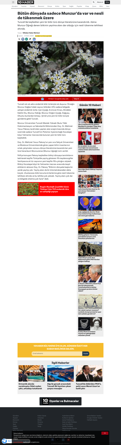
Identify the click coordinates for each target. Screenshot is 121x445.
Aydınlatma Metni (68, 416)
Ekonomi (41, 6)
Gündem (15, 6)
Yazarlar (23, 6)
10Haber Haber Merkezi (31, 33)
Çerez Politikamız (68, 420)
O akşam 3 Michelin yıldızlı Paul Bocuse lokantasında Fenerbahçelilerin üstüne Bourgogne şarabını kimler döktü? (89, 287)
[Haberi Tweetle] (19, 39)
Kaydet (85, 353)
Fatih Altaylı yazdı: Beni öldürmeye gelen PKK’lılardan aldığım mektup (89, 259)
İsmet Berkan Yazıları (94, 416)
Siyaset (32, 6)
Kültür (57, 6)
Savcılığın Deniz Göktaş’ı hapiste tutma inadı (90, 170)
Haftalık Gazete (92, 420)
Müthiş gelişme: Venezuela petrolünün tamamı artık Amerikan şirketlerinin (88, 236)
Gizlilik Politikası (67, 426)
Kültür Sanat (42, 416)
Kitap (87, 6)
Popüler (79, 6)
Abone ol (100, 2)
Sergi (39, 426)
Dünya (49, 6)
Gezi (107, 6)
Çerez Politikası (18, 442)
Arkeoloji (41, 418)
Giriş (107, 2)
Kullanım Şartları (68, 418)
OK (105, 433)
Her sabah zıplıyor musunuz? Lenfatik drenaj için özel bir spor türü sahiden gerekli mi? (89, 312)
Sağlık (71, 6)
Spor (64, 6)
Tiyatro (40, 424)
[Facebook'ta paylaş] (22, 39)
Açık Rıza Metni (67, 424)
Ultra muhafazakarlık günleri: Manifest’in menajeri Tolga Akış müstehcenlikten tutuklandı (89, 126)
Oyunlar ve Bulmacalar (64, 401)
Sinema (40, 422)
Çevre (94, 6)
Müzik (40, 420)
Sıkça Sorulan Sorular (69, 428)
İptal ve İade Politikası (69, 422)
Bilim (101, 6)
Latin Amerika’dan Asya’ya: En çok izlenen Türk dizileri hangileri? (89, 191)
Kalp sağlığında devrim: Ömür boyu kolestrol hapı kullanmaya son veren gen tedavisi (89, 214)
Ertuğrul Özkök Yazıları (94, 418)
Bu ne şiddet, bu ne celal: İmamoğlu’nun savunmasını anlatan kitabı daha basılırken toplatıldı (89, 149)
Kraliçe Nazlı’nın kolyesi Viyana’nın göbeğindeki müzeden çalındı (86, 333)
